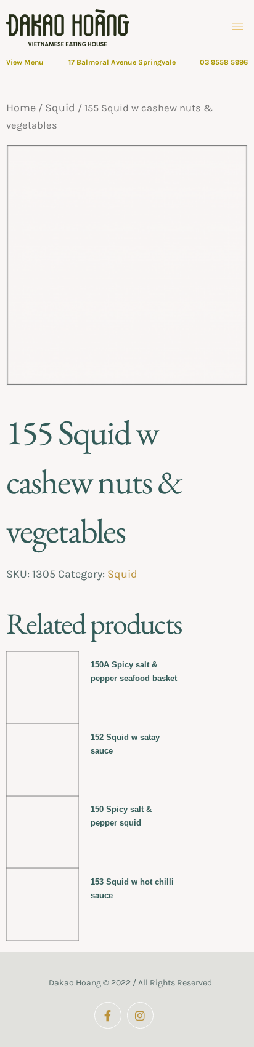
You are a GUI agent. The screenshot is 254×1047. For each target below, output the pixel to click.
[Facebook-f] (107, 1015)
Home (21, 107)
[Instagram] (140, 1015)
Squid (60, 107)
